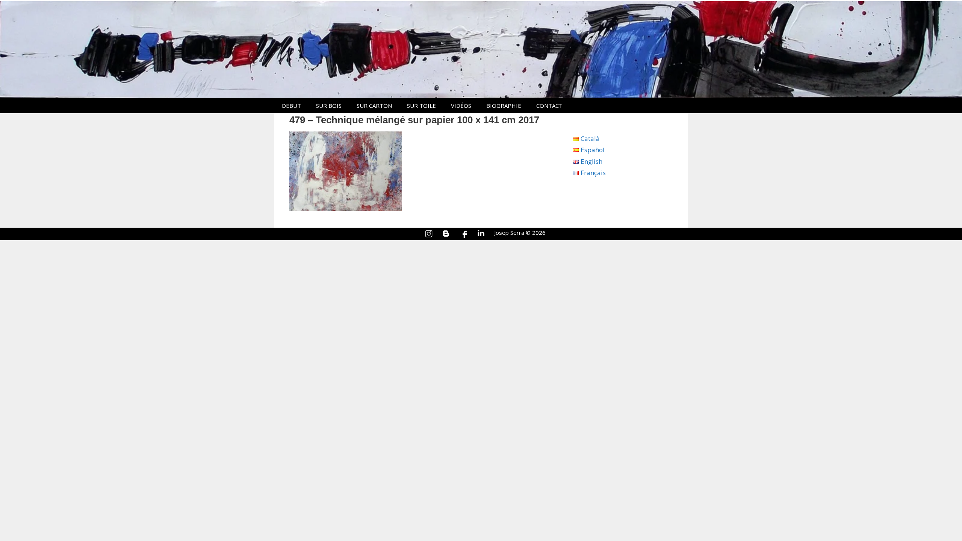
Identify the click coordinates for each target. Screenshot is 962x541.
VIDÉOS (461, 105)
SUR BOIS (329, 105)
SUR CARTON (374, 105)
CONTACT (549, 105)
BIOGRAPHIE (503, 105)
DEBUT (291, 105)
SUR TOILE (421, 105)
